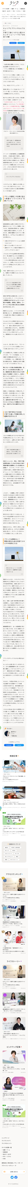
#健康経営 (12, 1098)
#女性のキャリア (6, 927)
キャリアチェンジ (9, 856)
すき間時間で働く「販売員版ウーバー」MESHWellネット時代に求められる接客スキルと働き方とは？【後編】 (14, 949)
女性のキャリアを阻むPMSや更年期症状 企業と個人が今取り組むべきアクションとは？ (13, 1095)
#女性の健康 (11, 1100)
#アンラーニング (6, 807)
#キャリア (11, 807)
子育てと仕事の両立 (16, 847)
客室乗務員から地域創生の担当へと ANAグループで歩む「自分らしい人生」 (13, 922)
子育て (14, 850)
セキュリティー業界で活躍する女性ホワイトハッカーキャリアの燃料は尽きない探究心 (14, 896)
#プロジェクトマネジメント (8, 781)
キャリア (7, 850)
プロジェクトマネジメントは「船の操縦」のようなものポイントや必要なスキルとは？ (14, 777)
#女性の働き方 (13, 901)
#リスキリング (17, 807)
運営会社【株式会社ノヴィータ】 (11, 1163)
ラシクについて (6, 1140)
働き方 (6, 847)
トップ (3, 14)
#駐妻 (17, 40)
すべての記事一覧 (7, 1147)
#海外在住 (18, 1012)
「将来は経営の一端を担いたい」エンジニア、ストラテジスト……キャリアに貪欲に (14, 1035)
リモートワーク (8, 853)
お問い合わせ (14, 1172)
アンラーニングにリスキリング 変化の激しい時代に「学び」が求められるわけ (14, 803)
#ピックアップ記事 (10, 833)
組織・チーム (14, 8)
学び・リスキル (17, 11)
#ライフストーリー (6, 901)
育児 (17, 856)
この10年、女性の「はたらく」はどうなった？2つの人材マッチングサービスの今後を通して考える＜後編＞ (14, 830)
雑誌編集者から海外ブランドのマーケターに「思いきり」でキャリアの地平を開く (14, 1010)
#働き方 (4, 953)
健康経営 (23, 8)
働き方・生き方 (6, 11)
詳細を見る (14, 735)
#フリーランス (17, 833)
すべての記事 (6, 8)
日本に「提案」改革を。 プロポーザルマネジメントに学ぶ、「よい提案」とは (14, 1068)
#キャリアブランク (8, 40)
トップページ (5, 1138)
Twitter (21, 42)
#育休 (14, 40)
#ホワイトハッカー (11, 899)
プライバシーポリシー (8, 1165)
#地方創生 (18, 925)
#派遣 (9, 953)
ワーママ (17, 853)
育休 (6, 859)
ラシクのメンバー (7, 1143)
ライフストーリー (14, 859)
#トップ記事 (5, 899)
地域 (24, 11)
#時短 (7, 953)
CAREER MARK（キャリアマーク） (13, 102)
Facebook (13, 42)
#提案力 (12, 1072)
